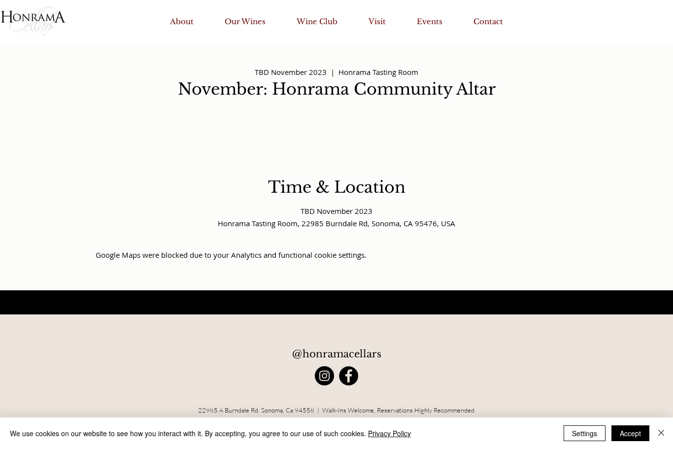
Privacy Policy (389, 433)
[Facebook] (348, 375)
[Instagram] (324, 375)
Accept (630, 433)
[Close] (661, 433)
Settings (584, 433)
